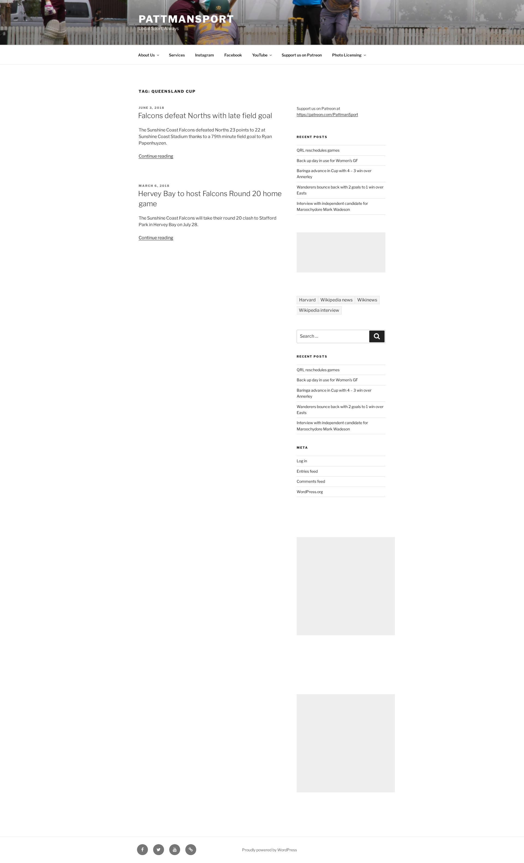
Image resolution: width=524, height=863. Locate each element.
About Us (146, 55)
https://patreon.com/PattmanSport (327, 114)
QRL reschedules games (318, 150)
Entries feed (307, 471)
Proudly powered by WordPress (269, 849)
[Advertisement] (341, 252)
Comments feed (311, 481)
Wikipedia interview (319, 310)
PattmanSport (186, 19)
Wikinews (367, 299)
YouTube (259, 55)
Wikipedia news (336, 299)
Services (177, 55)
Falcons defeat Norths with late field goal (205, 115)
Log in (302, 461)
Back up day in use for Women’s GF (327, 160)
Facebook (233, 55)
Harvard (307, 299)
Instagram (204, 55)
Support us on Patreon (302, 55)
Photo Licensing (347, 55)
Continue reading (156, 156)
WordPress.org (310, 491)
